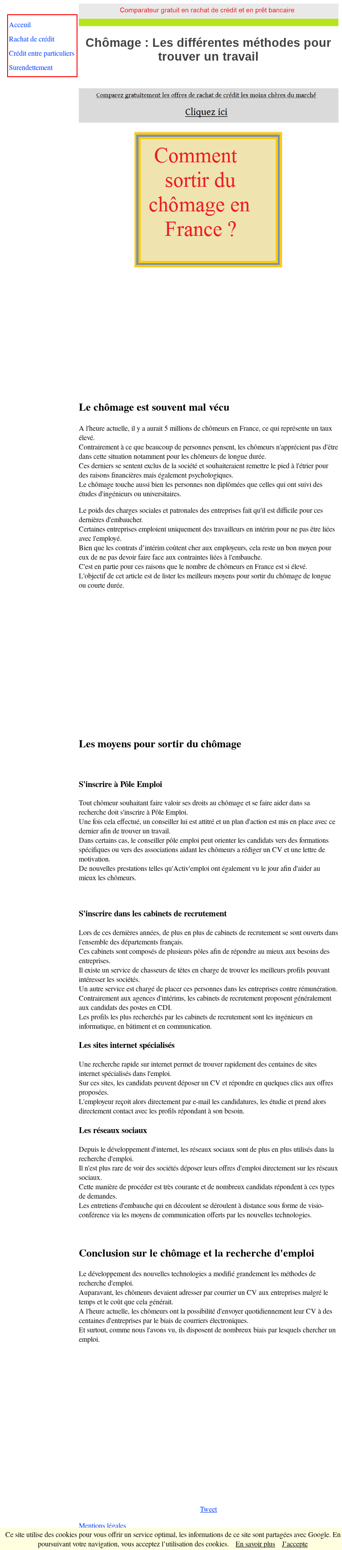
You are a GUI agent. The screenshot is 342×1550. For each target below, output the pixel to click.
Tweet (208, 1508)
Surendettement (31, 67)
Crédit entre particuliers (41, 53)
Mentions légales (102, 1525)
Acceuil (20, 24)
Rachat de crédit (31, 38)
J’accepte (295, 1543)
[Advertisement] (208, 332)
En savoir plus (255, 1543)
